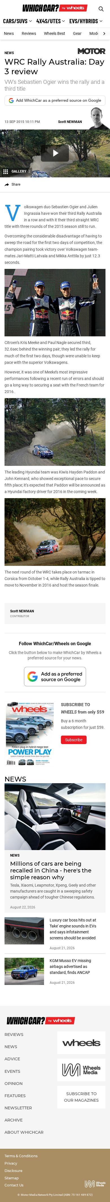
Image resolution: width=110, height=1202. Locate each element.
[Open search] (101, 9)
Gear (77, 33)
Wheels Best (54, 33)
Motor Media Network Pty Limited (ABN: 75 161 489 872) (57, 1194)
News (9, 33)
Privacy (11, 1163)
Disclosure (13, 1171)
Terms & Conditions (21, 1156)
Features (15, 1095)
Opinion (14, 1083)
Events (12, 1071)
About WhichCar (24, 1132)
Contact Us (14, 1185)
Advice (12, 1058)
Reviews (29, 33)
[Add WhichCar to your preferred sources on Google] (55, 676)
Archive (14, 1120)
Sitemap (12, 1178)
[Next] (104, 34)
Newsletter (18, 1107)
